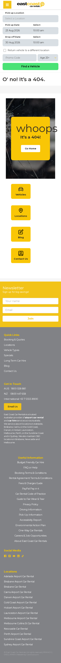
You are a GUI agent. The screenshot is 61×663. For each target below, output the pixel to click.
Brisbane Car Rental (15, 586)
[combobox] (30, 18)
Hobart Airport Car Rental (18, 607)
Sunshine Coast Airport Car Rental (23, 639)
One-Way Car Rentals (30, 530)
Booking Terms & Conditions (31, 472)
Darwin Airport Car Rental (18, 597)
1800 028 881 (18, 388)
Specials (8, 355)
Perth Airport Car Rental (17, 634)
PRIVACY (47, 652)
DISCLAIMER (9, 654)
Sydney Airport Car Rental (18, 644)
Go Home (30, 148)
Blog (6, 365)
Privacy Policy (30, 504)
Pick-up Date (12, 25)
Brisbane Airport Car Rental (19, 581)
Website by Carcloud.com (28, 654)
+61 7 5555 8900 (29, 399)
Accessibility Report (30, 519)
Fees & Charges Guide (30, 483)
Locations (9, 345)
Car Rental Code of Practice (30, 493)
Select (36, 25)
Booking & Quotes (14, 339)
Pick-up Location (14, 13)
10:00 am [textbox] (38, 30)
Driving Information (31, 509)
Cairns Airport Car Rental (17, 592)
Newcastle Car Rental (16, 628)
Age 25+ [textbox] (44, 57)
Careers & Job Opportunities (30, 535)
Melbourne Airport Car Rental (20, 618)
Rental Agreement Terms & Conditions (30, 478)
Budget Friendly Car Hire (30, 462)
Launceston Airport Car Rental (21, 613)
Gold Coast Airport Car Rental (20, 602)
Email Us (12, 406)
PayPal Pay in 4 (30, 488)
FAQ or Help (30, 467)
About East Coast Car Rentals (30, 541)
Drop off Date (12, 37)
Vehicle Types (11, 350)
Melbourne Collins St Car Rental (21, 623)
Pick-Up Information (30, 514)
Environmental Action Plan (30, 525)
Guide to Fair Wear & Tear (30, 499)
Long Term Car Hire (15, 360)
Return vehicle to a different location (28, 50)
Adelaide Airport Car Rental (19, 576)
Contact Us (10, 371)
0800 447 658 (18, 393)
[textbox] (30, 18)
